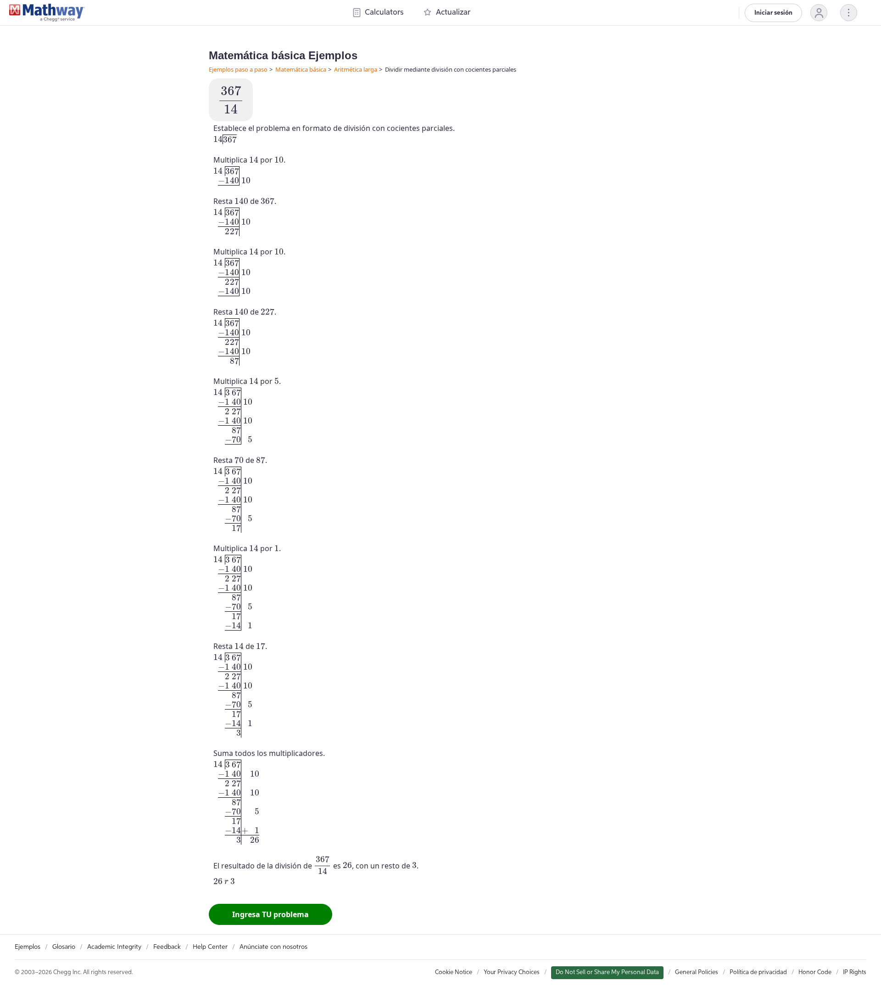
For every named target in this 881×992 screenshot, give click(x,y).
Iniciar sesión (773, 13)
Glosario (63, 947)
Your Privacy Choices (512, 972)
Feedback (167, 947)
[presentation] (231, 99)
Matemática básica (300, 69)
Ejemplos (27, 947)
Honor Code (814, 972)
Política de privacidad (758, 972)
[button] (818, 12)
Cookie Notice (453, 972)
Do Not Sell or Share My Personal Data (607, 972)
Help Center (210, 947)
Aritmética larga (355, 69)
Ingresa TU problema (270, 914)
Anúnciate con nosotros (273, 947)
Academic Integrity (114, 947)
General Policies (696, 972)
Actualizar (453, 13)
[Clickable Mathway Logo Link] (47, 13)
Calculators (384, 13)
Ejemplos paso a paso (238, 69)
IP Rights (854, 972)
